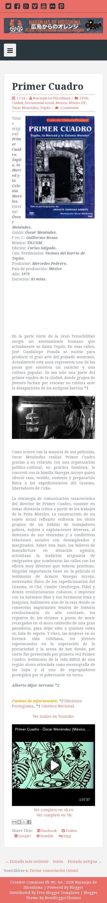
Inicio (58, 861)
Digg (67, 836)
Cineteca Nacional (57, 706)
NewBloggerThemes (63, 898)
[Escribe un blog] (19, 822)
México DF (77, 103)
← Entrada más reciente (27, 861)
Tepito (45, 108)
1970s (83, 98)
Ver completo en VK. (55, 815)
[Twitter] (8, 7)
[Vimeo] (35, 7)
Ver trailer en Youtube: (53, 716)
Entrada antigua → (85, 861)
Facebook (48, 831)
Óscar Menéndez (25, 108)
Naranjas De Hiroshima (51, 98)
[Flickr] (52, 7)
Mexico (61, 103)
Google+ (24, 836)
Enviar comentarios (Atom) (54, 870)
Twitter (71, 831)
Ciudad (17, 103)
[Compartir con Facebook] (29, 822)
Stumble (46, 836)
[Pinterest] (61, 7)
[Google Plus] (26, 7)
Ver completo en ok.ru (53, 810)
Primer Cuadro (47, 86)
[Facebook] (17, 7)
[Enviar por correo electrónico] (14, 822)
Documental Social (39, 103)
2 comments (69, 108)
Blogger (76, 887)
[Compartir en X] (24, 822)
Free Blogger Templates (58, 893)
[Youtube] (43, 7)
